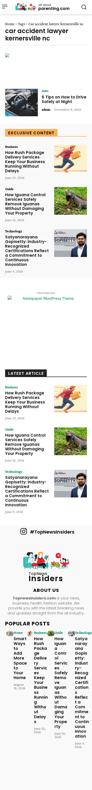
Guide (9, 189)
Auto (45, 90)
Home (10, 24)
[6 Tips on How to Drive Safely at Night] (21, 103)
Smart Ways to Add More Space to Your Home (20, 658)
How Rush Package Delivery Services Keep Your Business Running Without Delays (25, 162)
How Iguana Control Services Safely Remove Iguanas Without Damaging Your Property (25, 204)
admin (46, 109)
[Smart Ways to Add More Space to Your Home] (10, 633)
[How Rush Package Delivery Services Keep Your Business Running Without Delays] (70, 159)
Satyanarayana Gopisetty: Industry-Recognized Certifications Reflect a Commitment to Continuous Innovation (27, 250)
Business (11, 146)
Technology (13, 231)
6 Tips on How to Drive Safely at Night (64, 99)
